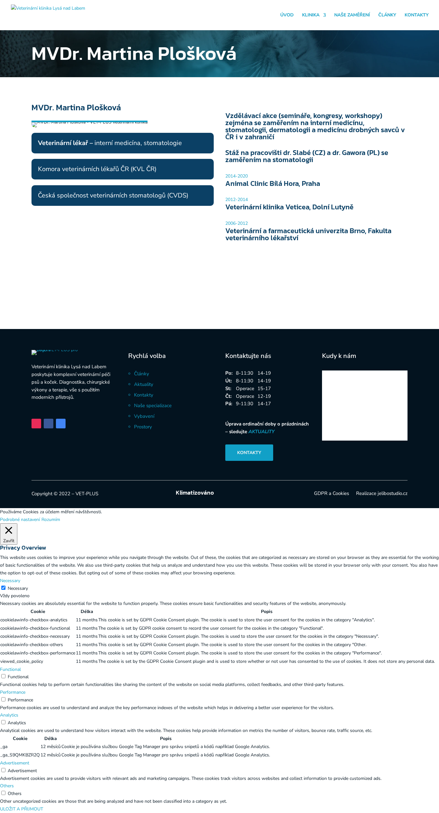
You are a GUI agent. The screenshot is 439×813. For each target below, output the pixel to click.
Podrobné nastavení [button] (20, 519)
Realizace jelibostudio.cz (382, 494)
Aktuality (143, 384)
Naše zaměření (352, 15)
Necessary (18, 588)
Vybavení (144, 416)
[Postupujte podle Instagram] (36, 423)
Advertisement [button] (14, 763)
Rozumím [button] (50, 519)
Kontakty (417, 15)
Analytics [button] (9, 715)
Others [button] (7, 786)
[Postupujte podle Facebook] (48, 423)
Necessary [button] (10, 581)
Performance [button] (12, 692)
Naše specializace (153, 405)
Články (387, 15)
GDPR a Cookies (331, 494)
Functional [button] (10, 669)
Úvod (287, 15)
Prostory (143, 427)
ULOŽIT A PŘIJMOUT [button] (21, 809)
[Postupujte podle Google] (61, 423)
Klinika (310, 15)
